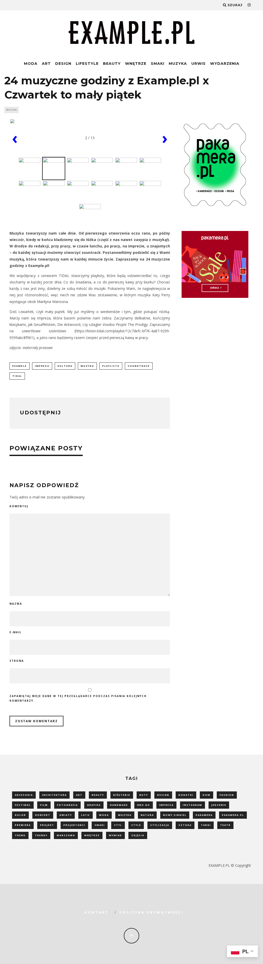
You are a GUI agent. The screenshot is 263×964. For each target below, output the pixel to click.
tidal (17, 376)
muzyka (87, 366)
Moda (30, 63)
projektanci (74, 825)
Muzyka (178, 63)
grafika (94, 805)
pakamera (204, 815)
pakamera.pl (233, 815)
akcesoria (24, 795)
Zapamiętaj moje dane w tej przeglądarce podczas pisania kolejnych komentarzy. (78, 698)
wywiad (115, 835)
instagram (192, 805)
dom (206, 795)
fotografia (67, 805)
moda (104, 815)
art (79, 795)
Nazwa (16, 603)
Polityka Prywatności (151, 912)
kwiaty (66, 815)
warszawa (66, 835)
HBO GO (143, 805)
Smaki (157, 63)
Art (46, 63)
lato (85, 815)
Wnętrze (135, 63)
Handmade (119, 805)
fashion (227, 795)
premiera (23, 825)
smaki (100, 825)
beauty (98, 795)
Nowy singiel (174, 815)
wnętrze (92, 835)
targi (206, 825)
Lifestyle (87, 63)
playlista (110, 366)
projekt (47, 825)
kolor (20, 815)
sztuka (185, 825)
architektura (54, 795)
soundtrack (139, 366)
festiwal (23, 805)
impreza (42, 366)
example (19, 366)
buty (143, 795)
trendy (41, 835)
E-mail (16, 632)
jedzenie (218, 805)
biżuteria (121, 795)
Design (63, 63)
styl (118, 825)
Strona (17, 661)
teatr (225, 825)
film (44, 805)
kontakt (96, 912)
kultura (65, 366)
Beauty (112, 63)
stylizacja (159, 825)
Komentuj (19, 506)
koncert (42, 815)
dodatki (186, 795)
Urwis (198, 63)
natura (147, 815)
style (136, 825)
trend (20, 835)
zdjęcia (137, 835)
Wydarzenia (224, 63)
